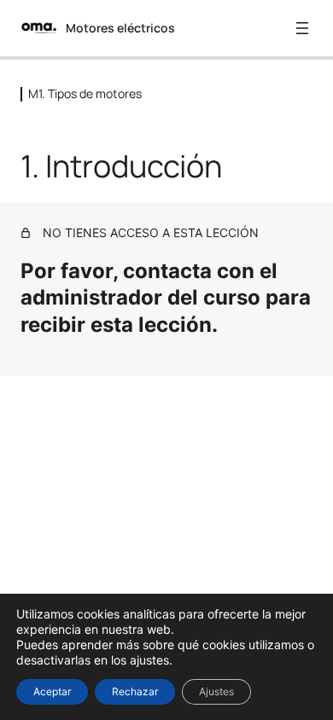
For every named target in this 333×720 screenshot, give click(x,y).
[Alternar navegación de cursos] (302, 28)
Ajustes (216, 691)
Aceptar (52, 691)
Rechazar (135, 691)
